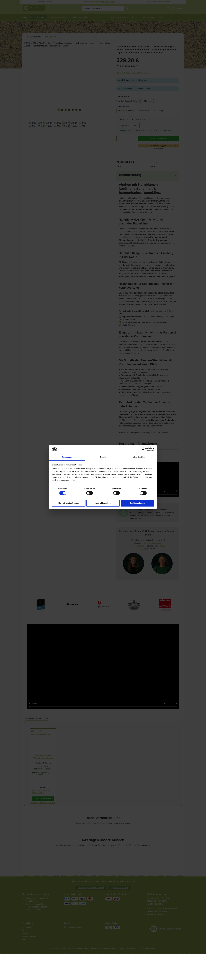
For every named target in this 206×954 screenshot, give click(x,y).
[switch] (89, 493)
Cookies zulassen (137, 503)
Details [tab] (103, 457)
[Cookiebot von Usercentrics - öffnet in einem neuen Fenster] (143, 449)
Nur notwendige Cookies (68, 503)
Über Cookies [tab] (138, 457)
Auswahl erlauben (103, 503)
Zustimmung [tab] (67, 457)
